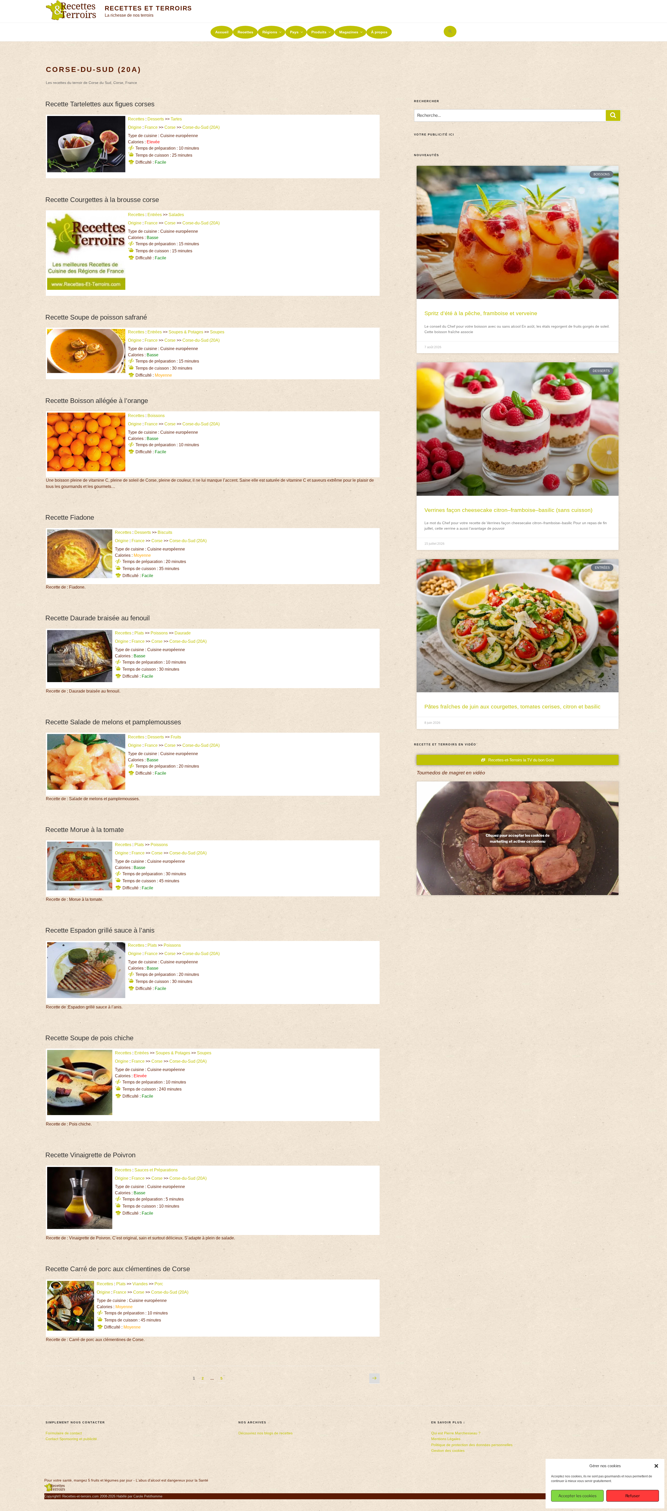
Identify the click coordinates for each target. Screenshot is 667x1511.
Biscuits (165, 532)
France (151, 127)
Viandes (140, 1284)
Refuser (632, 1496)
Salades (176, 214)
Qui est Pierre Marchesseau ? (455, 1433)
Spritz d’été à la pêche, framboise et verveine (480, 313)
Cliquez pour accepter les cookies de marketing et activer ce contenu (517, 838)
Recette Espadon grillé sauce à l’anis (100, 930)
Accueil (221, 32)
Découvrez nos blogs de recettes (265, 1433)
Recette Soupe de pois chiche (89, 1038)
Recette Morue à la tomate (84, 830)
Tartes (176, 119)
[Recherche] (613, 115)
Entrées (154, 214)
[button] (656, 1466)
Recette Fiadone (69, 517)
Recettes (245, 32)
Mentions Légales (445, 1439)
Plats (139, 633)
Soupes (217, 332)
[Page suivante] (374, 1378)
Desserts (155, 119)
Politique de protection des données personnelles (471, 1445)
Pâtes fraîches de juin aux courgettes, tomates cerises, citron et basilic (512, 706)
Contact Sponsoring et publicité (71, 1439)
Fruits (176, 737)
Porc (159, 1284)
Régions (269, 32)
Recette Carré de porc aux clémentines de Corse (117, 1269)
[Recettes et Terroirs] (54, 1490)
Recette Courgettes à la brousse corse (102, 200)
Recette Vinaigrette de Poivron (90, 1155)
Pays (294, 32)
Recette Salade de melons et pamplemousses (113, 722)
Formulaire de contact (64, 1433)
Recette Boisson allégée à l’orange (96, 401)
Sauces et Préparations (156, 1170)
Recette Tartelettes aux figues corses (100, 104)
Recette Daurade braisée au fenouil (97, 618)
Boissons (156, 415)
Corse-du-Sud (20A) (201, 127)
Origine (134, 127)
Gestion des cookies (448, 1450)
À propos (379, 32)
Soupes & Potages (186, 332)
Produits (318, 32)
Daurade (183, 633)
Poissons (159, 633)
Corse (170, 127)
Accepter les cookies (577, 1496)
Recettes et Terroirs (148, 8)
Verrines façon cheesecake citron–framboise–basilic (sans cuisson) (508, 510)
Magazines (348, 32)
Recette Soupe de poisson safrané (96, 317)
